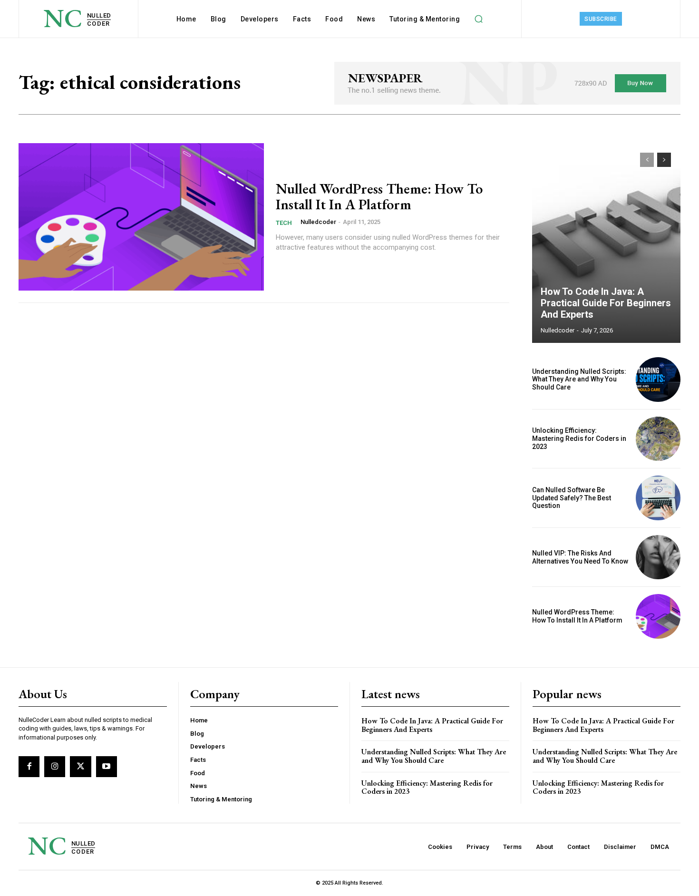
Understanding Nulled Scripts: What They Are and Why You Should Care (579, 379)
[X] (80, 766)
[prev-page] (647, 160)
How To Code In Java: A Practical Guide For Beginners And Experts (606, 303)
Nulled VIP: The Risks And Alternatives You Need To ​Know (580, 557)
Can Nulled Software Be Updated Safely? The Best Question (571, 498)
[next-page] (664, 160)
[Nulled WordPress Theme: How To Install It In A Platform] (141, 217)
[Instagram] (54, 766)
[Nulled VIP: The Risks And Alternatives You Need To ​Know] (658, 557)
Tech (284, 222)
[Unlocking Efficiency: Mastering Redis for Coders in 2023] (658, 439)
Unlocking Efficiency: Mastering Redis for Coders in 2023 (579, 438)
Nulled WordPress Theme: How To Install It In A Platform (379, 196)
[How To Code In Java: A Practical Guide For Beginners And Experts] (606, 243)
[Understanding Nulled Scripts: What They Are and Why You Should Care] (658, 379)
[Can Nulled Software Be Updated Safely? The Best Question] (658, 498)
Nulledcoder (318, 221)
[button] (478, 19)
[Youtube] (106, 766)
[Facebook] (29, 766)
